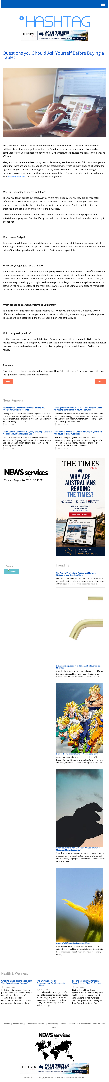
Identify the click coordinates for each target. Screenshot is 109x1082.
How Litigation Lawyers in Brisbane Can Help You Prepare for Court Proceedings (24, 408)
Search (63, 1024)
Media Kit (55, 1027)
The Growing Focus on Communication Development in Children (51, 983)
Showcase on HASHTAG (36, 1024)
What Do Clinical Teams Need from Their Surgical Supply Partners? (16, 982)
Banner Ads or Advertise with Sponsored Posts (87, 1024)
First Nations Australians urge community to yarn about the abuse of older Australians (78, 432)
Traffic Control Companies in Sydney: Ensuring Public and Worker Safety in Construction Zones (27, 432)
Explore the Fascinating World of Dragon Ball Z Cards (77, 754)
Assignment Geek (16, 176)
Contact (7, 1024)
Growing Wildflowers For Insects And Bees (73, 943)
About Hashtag (18, 1024)
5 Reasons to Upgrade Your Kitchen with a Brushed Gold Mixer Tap (78, 667)
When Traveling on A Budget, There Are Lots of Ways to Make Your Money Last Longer (78, 849)
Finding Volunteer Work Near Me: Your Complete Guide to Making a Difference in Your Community (78, 408)
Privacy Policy (53, 1024)
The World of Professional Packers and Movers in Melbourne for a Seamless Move (76, 574)
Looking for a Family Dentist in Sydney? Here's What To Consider (86, 982)
